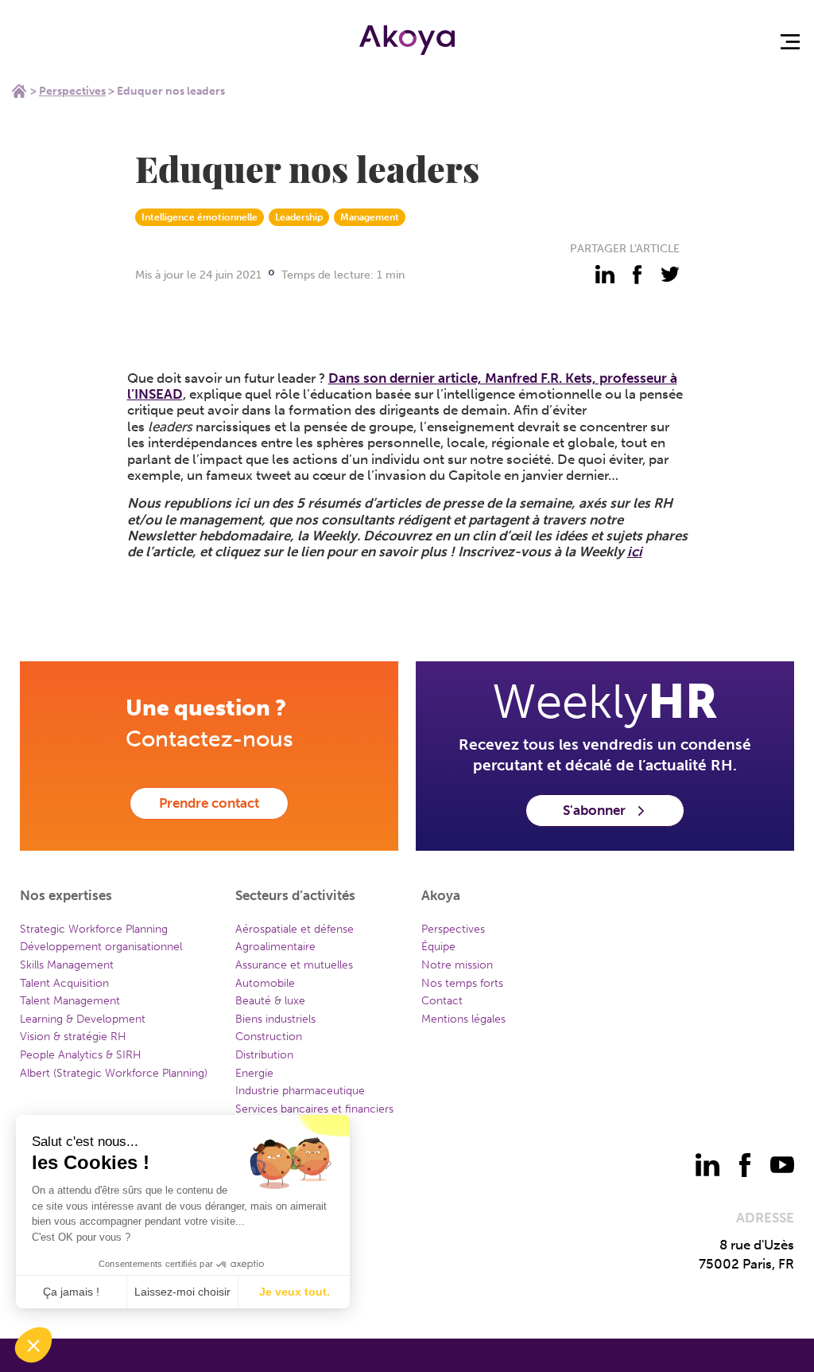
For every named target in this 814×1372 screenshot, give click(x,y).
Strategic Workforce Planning (94, 929)
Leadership (299, 217)
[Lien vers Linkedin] (707, 1165)
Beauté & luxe (270, 1001)
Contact (442, 1001)
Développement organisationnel (101, 946)
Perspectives (72, 91)
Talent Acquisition (64, 983)
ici (634, 551)
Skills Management (67, 965)
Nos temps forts (462, 983)
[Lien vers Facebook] (745, 1165)
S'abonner (594, 810)
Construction (268, 1036)
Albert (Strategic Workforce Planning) (113, 1073)
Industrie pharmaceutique (300, 1090)
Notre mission (457, 965)
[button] (33, 1345)
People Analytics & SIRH (80, 1055)
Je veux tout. (294, 1291)
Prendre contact (209, 803)
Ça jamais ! (71, 1291)
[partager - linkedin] (604, 274)
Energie (254, 1073)
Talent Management (70, 1001)
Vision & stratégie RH (73, 1036)
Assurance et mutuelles (294, 965)
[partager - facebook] (637, 274)
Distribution (264, 1055)
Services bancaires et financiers (314, 1109)
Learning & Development (82, 1019)
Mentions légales (463, 1019)
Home (19, 91)
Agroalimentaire (275, 946)
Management (369, 217)
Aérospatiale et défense (294, 929)
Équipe (438, 946)
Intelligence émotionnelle (199, 217)
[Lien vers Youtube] (782, 1165)
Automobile (265, 983)
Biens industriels (275, 1019)
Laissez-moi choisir (182, 1291)
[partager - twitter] (670, 274)
